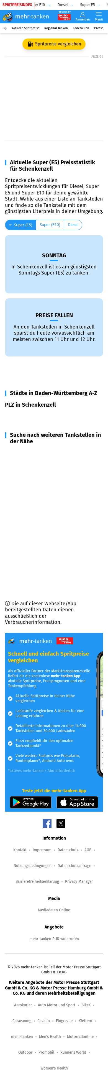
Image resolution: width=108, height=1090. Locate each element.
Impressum (42, 850)
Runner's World (73, 1052)
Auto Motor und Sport (56, 1005)
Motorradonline (80, 1036)
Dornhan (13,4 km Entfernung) (45, 558)
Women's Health (54, 1068)
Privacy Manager (79, 881)
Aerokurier (23, 1005)
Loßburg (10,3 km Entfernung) (45, 528)
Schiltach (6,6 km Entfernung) (45, 463)
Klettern (85, 1021)
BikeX (86, 1005)
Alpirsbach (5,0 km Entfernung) (46, 453)
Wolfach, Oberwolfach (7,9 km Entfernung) (45, 487)
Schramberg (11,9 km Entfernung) (49, 548)
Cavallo (43, 1021)
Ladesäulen (81, 28)
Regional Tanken (56, 28)
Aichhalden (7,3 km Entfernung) (47, 473)
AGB (87, 850)
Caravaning (21, 1021)
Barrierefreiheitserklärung (37, 881)
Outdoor (25, 1052)
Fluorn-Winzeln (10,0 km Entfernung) (53, 500)
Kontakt (20, 850)
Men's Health (50, 1036)
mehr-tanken (22, 1036)
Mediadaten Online (54, 910)
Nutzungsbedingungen (33, 865)
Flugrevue (64, 1021)
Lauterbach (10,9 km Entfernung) (49, 538)
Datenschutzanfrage (74, 865)
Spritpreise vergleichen (58, 44)
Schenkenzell (26, 417)
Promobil (46, 1052)
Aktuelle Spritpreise (25, 28)
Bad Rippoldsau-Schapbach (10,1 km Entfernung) (52, 514)
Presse (98, 28)
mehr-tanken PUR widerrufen (54, 939)
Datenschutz (68, 850)
